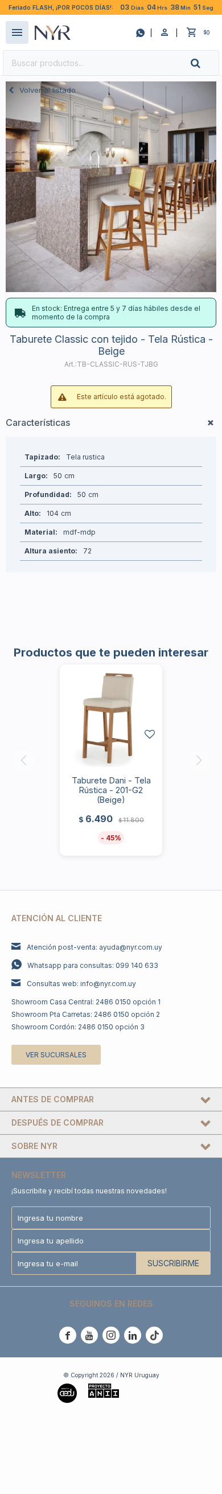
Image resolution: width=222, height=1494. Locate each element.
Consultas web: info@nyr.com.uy (81, 983)
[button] (205, 63)
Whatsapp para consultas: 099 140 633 (92, 965)
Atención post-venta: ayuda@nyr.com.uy (94, 947)
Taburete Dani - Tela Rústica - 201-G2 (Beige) (111, 790)
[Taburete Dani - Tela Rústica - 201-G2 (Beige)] (111, 715)
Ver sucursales (56, 1054)
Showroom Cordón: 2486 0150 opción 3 (78, 1027)
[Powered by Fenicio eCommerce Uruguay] (147, 1392)
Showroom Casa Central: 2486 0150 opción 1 (86, 1002)
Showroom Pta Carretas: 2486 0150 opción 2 (85, 1014)
